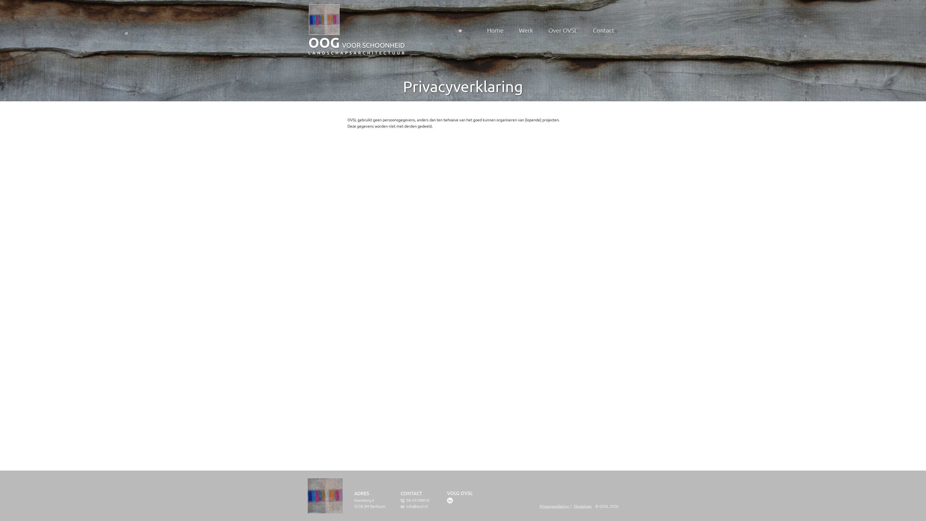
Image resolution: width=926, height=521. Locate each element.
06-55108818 (417, 500)
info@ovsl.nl (417, 506)
